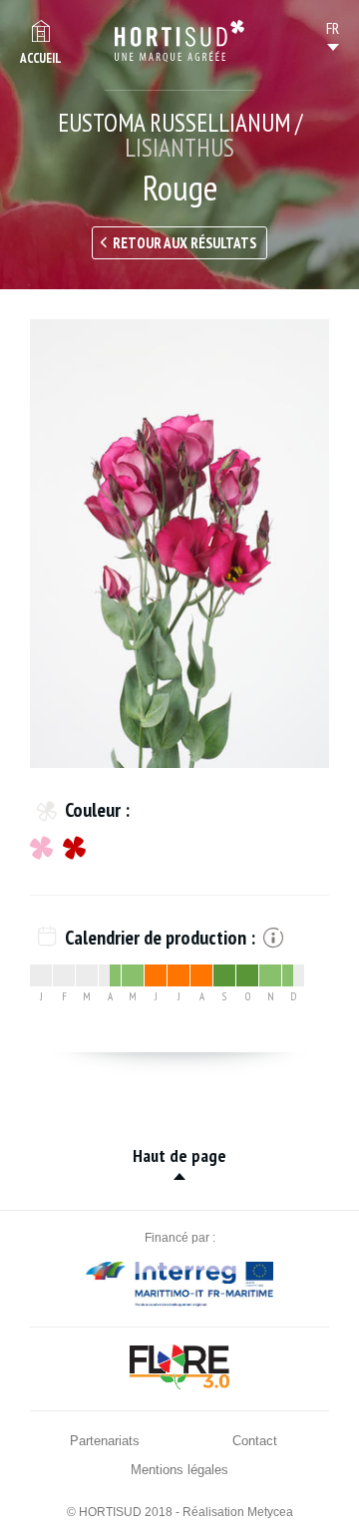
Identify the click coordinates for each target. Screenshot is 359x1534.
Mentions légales (179, 1469)
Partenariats (105, 1440)
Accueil (41, 58)
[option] (179, 543)
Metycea (270, 1512)
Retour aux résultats (184, 242)
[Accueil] (179, 41)
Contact (254, 1440)
